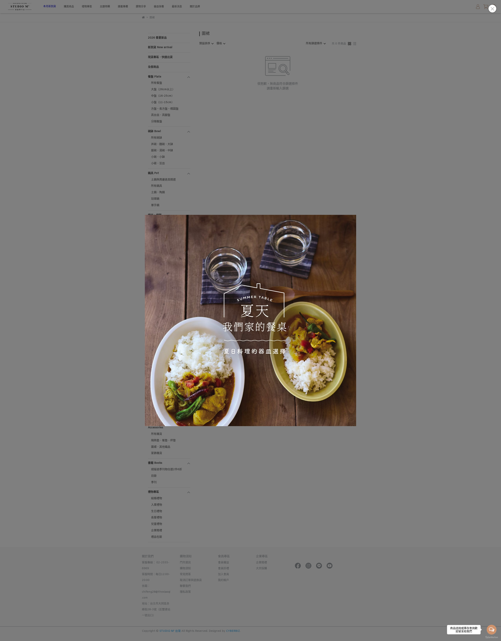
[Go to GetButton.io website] (491, 637)
